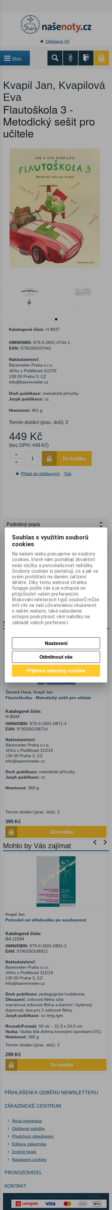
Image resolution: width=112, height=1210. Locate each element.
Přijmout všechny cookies (56, 670)
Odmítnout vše (56, 656)
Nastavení (56, 643)
